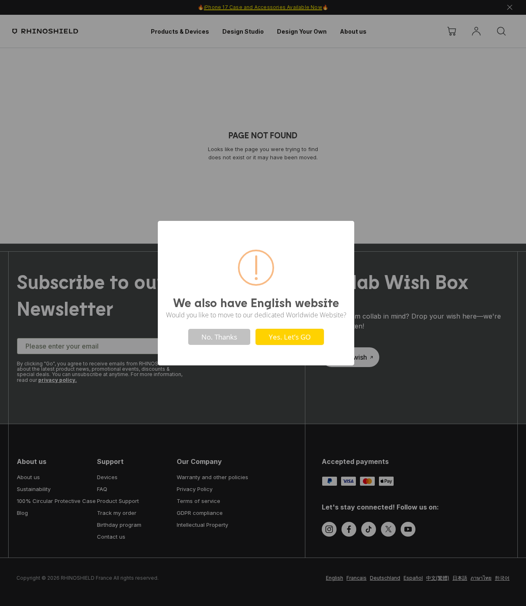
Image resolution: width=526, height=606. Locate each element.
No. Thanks (219, 337)
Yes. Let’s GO (290, 337)
